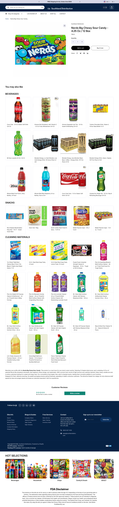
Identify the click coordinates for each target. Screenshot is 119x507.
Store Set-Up (46, 418)
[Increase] (82, 42)
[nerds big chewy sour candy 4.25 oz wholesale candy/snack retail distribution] (64, 26)
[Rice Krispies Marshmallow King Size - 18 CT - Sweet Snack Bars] (15, 216)
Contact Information (12, 427)
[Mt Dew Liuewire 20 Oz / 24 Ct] (18, 143)
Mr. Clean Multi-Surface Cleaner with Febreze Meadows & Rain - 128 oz (80, 296)
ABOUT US (43, 13)
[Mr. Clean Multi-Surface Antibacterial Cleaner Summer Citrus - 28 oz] (15, 314)
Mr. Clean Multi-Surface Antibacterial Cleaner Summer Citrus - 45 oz (102, 296)
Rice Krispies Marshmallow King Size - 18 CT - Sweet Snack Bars (14, 229)
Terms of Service (11, 424)
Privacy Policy (10, 420)
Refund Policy (10, 422)
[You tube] (33, 405)
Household (37, 480)
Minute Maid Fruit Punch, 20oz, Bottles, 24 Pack (16, 194)
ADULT (103, 480)
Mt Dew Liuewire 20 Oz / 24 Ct (16, 158)
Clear (42, 7)
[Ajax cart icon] (112, 7)
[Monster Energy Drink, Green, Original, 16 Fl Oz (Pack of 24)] (101, 143)
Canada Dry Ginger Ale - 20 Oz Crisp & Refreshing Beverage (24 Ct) (101, 194)
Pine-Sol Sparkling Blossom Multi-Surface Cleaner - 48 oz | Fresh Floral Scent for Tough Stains (103, 265)
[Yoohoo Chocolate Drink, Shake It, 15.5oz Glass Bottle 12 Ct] (101, 110)
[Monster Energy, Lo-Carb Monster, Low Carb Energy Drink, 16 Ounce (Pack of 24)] (46, 143)
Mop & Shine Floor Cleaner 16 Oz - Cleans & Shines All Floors (103, 328)
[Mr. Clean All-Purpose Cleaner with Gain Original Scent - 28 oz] (59, 314)
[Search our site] (8, 7)
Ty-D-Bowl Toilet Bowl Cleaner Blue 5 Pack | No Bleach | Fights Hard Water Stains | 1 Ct (14, 265)
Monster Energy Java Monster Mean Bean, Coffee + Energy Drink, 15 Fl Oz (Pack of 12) (72, 160)
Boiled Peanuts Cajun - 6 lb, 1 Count (81, 228)
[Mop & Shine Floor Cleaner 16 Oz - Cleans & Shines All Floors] (103, 314)
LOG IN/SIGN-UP (32, 13)
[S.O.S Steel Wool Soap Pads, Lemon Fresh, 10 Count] (59, 250)
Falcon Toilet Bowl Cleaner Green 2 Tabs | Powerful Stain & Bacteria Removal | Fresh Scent (58, 359)
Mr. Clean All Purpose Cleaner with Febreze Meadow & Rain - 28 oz (81, 328)
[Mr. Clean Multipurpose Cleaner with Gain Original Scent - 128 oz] (37, 314)
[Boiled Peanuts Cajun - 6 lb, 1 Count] (81, 216)
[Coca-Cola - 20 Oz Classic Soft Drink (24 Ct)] (18, 110)
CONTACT (63, 13)
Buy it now (100, 48)
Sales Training (46, 420)
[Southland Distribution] (60, 7)
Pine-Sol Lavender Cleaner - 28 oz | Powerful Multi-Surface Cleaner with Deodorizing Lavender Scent (59, 297)
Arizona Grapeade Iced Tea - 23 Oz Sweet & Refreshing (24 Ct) (72, 125)
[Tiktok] (30, 405)
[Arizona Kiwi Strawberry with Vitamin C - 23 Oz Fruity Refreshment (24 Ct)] (46, 110)
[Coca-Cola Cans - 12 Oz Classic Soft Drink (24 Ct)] (73, 179)
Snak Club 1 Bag (33, 227)
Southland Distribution (25, 444)
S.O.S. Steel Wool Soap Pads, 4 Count (37, 263)
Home (7, 19)
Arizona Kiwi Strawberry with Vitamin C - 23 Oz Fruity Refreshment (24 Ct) (45, 125)
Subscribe (106, 419)
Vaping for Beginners (30, 420)
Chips (59, 480)
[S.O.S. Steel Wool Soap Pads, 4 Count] (37, 250)
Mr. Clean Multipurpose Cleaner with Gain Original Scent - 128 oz (36, 328)
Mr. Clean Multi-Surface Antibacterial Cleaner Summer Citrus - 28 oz (13, 328)
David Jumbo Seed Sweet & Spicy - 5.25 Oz (59, 228)
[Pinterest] (84, 53)
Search (9, 418)
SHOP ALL (53, 13)
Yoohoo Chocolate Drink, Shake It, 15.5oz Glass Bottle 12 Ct (99, 125)
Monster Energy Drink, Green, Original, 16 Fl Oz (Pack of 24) (100, 159)
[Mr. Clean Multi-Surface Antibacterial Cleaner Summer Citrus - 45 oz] (103, 282)
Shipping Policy (11, 429)
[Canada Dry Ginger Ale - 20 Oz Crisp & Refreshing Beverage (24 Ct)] (101, 179)
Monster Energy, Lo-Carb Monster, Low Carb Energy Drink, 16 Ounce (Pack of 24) (45, 160)
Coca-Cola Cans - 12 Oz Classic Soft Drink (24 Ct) (72, 194)
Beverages (15, 480)
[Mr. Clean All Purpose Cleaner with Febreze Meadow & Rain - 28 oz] (81, 314)
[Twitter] (80, 53)
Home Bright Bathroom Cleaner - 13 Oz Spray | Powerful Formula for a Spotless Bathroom (35, 359)
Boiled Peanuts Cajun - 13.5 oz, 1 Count (103, 228)
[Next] (79, 1)
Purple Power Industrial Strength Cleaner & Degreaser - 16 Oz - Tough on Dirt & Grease (80, 265)
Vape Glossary (29, 424)
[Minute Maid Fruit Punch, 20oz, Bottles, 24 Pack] (18, 179)
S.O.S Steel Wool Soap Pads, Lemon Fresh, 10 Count (59, 263)
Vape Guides (28, 422)
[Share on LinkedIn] (87, 53)
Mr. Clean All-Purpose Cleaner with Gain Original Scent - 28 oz (58, 328)
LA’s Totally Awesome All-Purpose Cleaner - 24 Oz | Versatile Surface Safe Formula (14, 359)
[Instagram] (23, 405)
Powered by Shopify (38, 444)
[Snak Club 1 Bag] (37, 216)
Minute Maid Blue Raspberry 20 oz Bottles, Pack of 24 (44, 194)
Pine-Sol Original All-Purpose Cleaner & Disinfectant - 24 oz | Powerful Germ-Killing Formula (15, 297)
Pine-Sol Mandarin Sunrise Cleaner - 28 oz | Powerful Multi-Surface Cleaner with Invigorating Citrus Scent (36, 297)
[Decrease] (73, 42)
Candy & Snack (81, 480)
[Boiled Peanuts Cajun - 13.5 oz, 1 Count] (103, 216)
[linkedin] (27, 405)
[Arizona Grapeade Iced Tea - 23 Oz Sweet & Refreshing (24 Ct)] (73, 110)
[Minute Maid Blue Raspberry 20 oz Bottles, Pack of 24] (46, 179)
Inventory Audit (47, 422)
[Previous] (39, 1)
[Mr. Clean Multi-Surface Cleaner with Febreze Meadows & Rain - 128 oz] (81, 282)
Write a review (75, 393)
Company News (29, 418)
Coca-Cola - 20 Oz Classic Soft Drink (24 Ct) (17, 125)
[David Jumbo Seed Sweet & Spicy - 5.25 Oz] (59, 216)
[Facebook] (77, 53)
